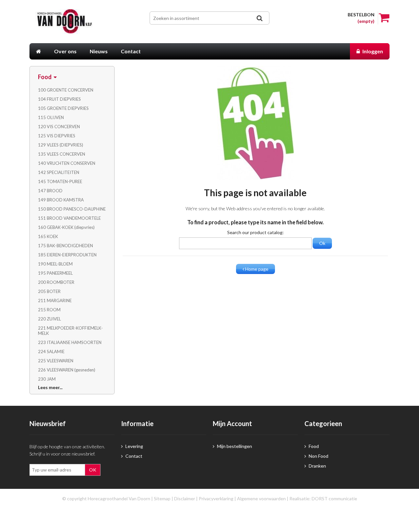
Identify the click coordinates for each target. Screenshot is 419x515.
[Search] (259, 18)
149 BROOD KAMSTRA (61, 199)
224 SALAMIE (51, 351)
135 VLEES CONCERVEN (61, 154)
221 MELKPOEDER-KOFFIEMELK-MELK (70, 330)
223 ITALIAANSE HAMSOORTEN (69, 342)
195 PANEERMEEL (55, 273)
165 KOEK (48, 236)
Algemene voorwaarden (261, 498)
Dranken (317, 466)
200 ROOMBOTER (56, 282)
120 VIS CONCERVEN (59, 126)
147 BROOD (50, 190)
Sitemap (162, 498)
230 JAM (47, 379)
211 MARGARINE (55, 300)
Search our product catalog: (255, 232)
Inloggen (372, 51)
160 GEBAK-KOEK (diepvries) (66, 227)
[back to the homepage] (74, 21)
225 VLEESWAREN (55, 360)
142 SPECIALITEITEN (58, 172)
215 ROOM (49, 309)
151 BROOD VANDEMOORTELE (69, 218)
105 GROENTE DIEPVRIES (63, 108)
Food (313, 446)
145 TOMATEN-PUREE (60, 181)
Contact (133, 456)
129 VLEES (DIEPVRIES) (60, 144)
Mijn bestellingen (234, 446)
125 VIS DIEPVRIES (56, 135)
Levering (133, 446)
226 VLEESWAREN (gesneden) (66, 369)
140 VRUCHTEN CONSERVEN (66, 163)
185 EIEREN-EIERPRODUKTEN (67, 254)
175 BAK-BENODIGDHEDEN (65, 245)
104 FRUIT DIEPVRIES (59, 99)
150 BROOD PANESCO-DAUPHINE (72, 209)
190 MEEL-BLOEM (55, 263)
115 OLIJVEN (51, 117)
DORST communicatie (334, 498)
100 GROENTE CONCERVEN (65, 90)
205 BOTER (49, 291)
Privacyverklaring (216, 498)
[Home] (38, 51)
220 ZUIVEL (49, 318)
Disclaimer (184, 498)
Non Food (318, 456)
